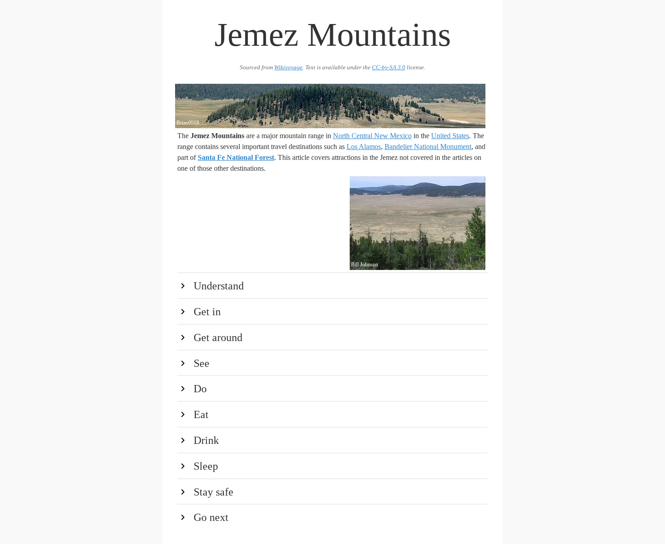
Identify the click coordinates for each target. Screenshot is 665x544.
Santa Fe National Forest (236, 157)
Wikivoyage (288, 67)
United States (450, 136)
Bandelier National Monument (428, 146)
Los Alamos (364, 146)
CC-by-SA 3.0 (388, 67)
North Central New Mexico (372, 136)
